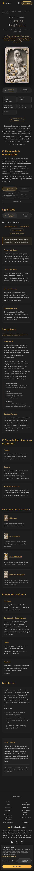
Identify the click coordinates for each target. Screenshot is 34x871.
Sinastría (8, 807)
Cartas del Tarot (15, 11)
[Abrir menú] (18, 3)
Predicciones (8, 815)
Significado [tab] (9, 189)
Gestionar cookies (9, 861)
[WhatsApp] (17, 842)
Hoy (25, 802)
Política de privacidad (9, 856)
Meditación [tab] (17, 201)
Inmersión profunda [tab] (24, 195)
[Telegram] (12, 842)
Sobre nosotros (26, 818)
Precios (25, 815)
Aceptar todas (17, 866)
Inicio (4, 11)
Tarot (8, 804)
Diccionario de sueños (26, 811)
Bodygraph (8, 810)
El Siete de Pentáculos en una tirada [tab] (9, 195)
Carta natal (26, 807)
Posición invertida (23, 90)
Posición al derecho (9, 90)
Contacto (26, 822)
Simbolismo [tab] (24, 189)
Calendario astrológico (8, 818)
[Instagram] (22, 842)
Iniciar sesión (27, 3)
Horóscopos (26, 804)
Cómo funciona (8, 822)
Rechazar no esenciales (24, 860)
